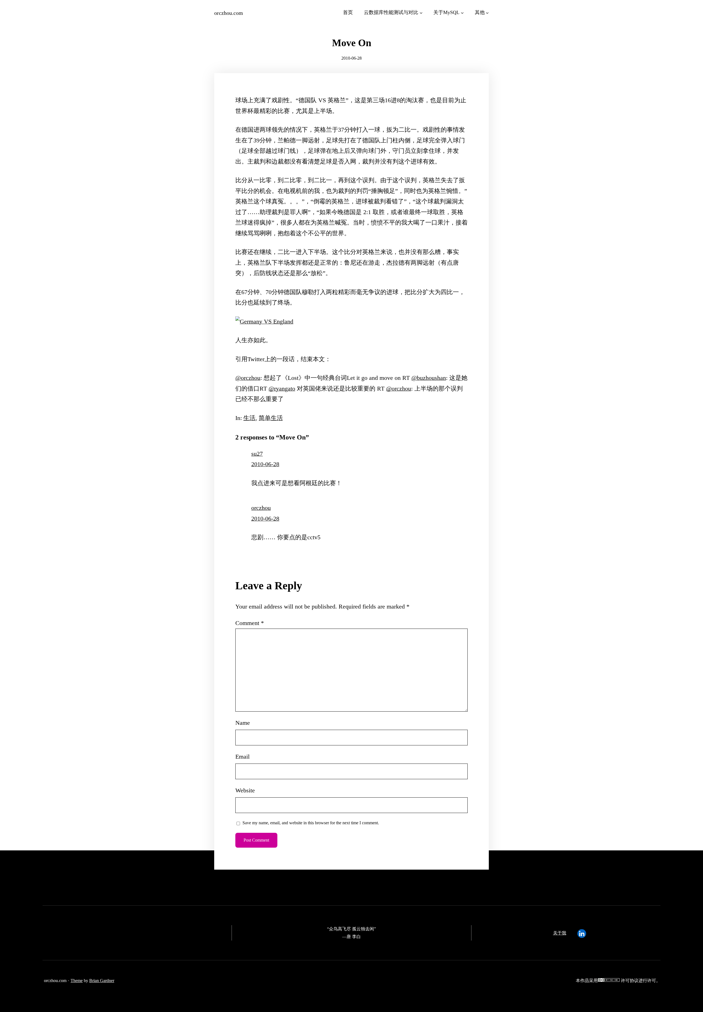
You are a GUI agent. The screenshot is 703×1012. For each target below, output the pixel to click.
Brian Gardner (101, 980)
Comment (249, 623)
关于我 (559, 933)
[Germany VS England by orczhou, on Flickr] (264, 321)
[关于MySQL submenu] (462, 12)
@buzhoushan (428, 377)
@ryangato (282, 388)
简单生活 (271, 417)
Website (245, 790)
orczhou (261, 507)
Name (242, 722)
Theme (77, 980)
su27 (257, 453)
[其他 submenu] (487, 12)
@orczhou (247, 377)
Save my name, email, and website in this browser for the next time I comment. (310, 822)
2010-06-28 (265, 464)
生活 (249, 417)
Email (242, 756)
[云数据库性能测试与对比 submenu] (421, 12)
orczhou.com (228, 13)
